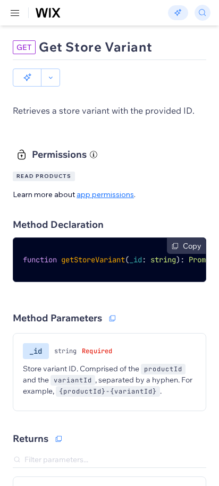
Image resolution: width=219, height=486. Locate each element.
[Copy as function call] (112, 318)
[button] (27, 77)
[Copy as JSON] (58, 439)
